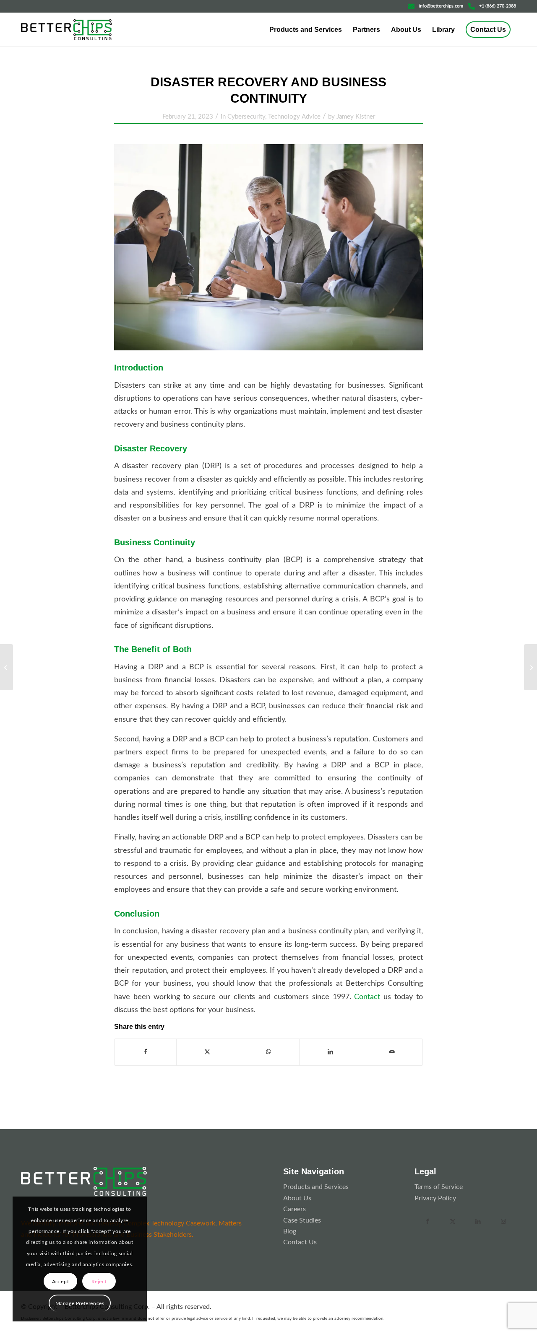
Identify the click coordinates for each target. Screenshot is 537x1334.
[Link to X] (452, 1221)
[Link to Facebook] (427, 1221)
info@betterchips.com (441, 6)
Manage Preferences (79, 1303)
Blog (289, 1231)
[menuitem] (305, 30)
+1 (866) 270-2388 (497, 6)
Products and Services (316, 1187)
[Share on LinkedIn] (330, 1052)
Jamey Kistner (355, 117)
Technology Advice (294, 117)
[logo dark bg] (84, 1181)
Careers (294, 1209)
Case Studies (302, 1220)
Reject (99, 1281)
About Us (297, 1198)
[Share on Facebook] (145, 1052)
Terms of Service (438, 1187)
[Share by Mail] (391, 1052)
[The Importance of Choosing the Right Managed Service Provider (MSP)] (6, 667)
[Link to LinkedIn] (477, 1221)
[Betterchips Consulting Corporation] (66, 30)
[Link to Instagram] (503, 1221)
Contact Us (300, 1242)
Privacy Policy (435, 1198)
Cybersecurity (246, 117)
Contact (367, 997)
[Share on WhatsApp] (269, 1052)
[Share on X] (207, 1052)
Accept (60, 1281)
